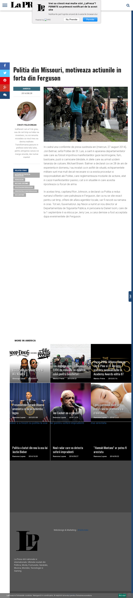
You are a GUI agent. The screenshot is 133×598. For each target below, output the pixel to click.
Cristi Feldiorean (26, 125)
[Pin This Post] (5, 80)
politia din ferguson (24, 187)
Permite (90, 19)
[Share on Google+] (5, 88)
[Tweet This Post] (5, 73)
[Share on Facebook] (5, 66)
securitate (19, 195)
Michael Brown (21, 183)
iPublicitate (83, 530)
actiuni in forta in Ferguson (22, 175)
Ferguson (19, 180)
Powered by (40, 20)
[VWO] (47, 20)
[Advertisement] (65, 36)
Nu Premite (71, 19)
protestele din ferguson (26, 191)
